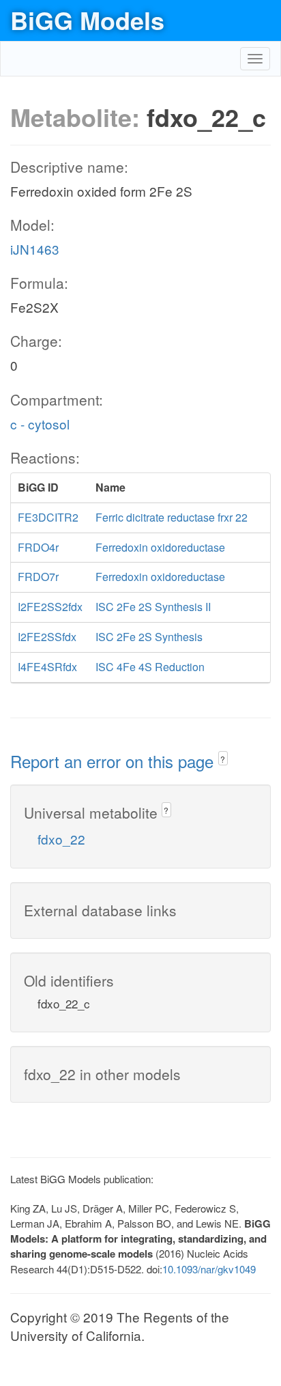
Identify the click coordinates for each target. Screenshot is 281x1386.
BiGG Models (87, 20)
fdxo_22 (61, 839)
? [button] (222, 759)
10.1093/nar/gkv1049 (209, 1269)
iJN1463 (34, 249)
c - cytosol (40, 423)
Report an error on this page (114, 761)
